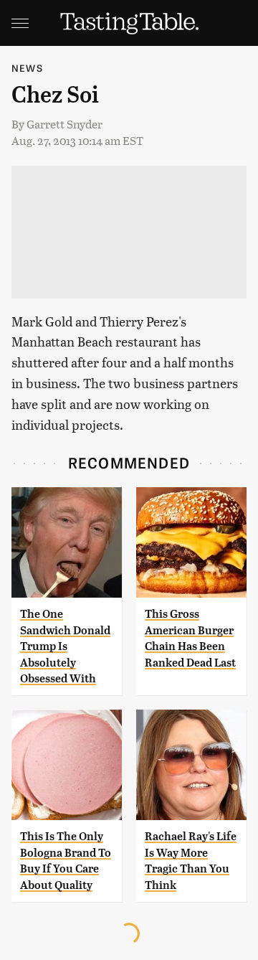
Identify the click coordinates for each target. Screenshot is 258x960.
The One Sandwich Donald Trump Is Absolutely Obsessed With (65, 646)
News (27, 67)
